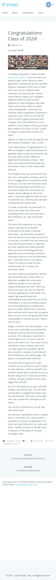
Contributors (28, 12)
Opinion (19, 441)
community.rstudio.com (26, 484)
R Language (10, 441)
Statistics (16, 443)
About (15, 12)
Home (5, 12)
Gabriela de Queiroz (17, 77)
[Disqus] (28, 522)
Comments (38, 441)
